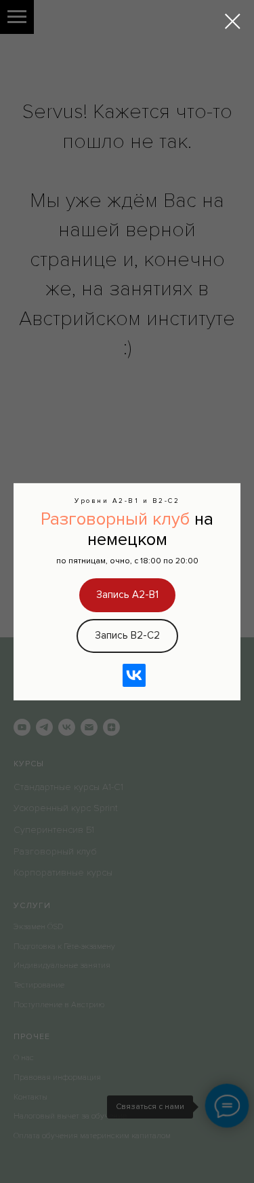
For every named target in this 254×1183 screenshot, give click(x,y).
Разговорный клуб (115, 518)
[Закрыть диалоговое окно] (232, 21)
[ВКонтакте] (134, 675)
